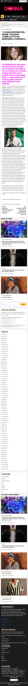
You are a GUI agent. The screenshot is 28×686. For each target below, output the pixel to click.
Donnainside (10, 43)
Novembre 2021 (5, 441)
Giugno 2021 (4, 452)
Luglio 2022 (4, 424)
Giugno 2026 (4, 336)
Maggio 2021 (4, 454)
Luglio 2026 (4, 334)
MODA (3, 485)
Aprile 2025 (4, 366)
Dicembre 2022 (5, 414)
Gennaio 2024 (4, 389)
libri (10, 204)
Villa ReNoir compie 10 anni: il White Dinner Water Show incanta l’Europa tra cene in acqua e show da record (14, 243)
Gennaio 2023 (4, 412)
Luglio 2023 (4, 399)
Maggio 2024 (4, 380)
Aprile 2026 (4, 340)
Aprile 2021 (4, 456)
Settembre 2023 (5, 395)
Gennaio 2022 (4, 437)
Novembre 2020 (5, 467)
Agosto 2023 (4, 397)
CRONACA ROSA (12, 19)
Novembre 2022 (5, 416)
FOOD (23, 16)
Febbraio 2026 (5, 344)
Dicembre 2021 (5, 439)
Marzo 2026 (4, 342)
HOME (8, 16)
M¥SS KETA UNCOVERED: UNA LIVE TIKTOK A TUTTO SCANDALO (7, 210)
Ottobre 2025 (4, 353)
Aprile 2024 (4, 382)
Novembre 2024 (5, 376)
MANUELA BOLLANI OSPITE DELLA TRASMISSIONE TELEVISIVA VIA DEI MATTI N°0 (21, 210)
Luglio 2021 (4, 450)
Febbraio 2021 (5, 460)
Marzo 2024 (4, 384)
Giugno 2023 (4, 401)
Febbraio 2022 (5, 435)
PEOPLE (3, 19)
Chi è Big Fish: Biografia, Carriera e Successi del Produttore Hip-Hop (13, 270)
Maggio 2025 (4, 363)
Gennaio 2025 (4, 372)
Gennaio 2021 (4, 462)
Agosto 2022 (4, 422)
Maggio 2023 (4, 403)
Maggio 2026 (4, 338)
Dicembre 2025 (5, 349)
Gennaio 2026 (4, 347)
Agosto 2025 (4, 357)
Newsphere (10, 684)
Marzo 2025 (4, 368)
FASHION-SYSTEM (16, 16)
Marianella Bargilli (7, 92)
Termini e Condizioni (5, 621)
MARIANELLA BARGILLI (16, 204)
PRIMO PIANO (8, 29)
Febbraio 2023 (5, 410)
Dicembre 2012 (5, 469)
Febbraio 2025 (5, 370)
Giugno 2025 (4, 361)
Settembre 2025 (5, 355)
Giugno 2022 (4, 427)
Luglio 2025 (4, 359)
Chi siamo (3, 624)
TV (6, 19)
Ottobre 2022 (4, 418)
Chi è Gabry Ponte (5, 323)
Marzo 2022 (4, 433)
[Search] (26, 16)
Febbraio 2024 (5, 387)
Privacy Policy (4, 619)
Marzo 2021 (4, 458)
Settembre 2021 (5, 445)
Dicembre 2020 (5, 464)
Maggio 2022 (4, 429)
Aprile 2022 (4, 431)
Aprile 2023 (4, 405)
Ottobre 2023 (4, 393)
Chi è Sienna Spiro (6, 297)
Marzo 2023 (4, 408)
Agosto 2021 (4, 448)
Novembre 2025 (5, 351)
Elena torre (7, 204)
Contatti (3, 626)
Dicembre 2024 (5, 374)
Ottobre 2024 (4, 378)
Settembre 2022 (5, 420)
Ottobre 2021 (4, 443)
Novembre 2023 (5, 391)
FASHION (4, 478)
